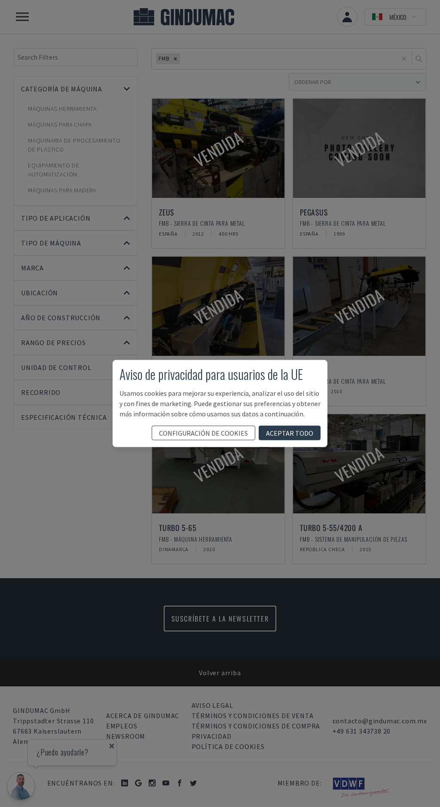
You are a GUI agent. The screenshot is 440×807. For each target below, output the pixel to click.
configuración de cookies (203, 433)
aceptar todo (289, 433)
